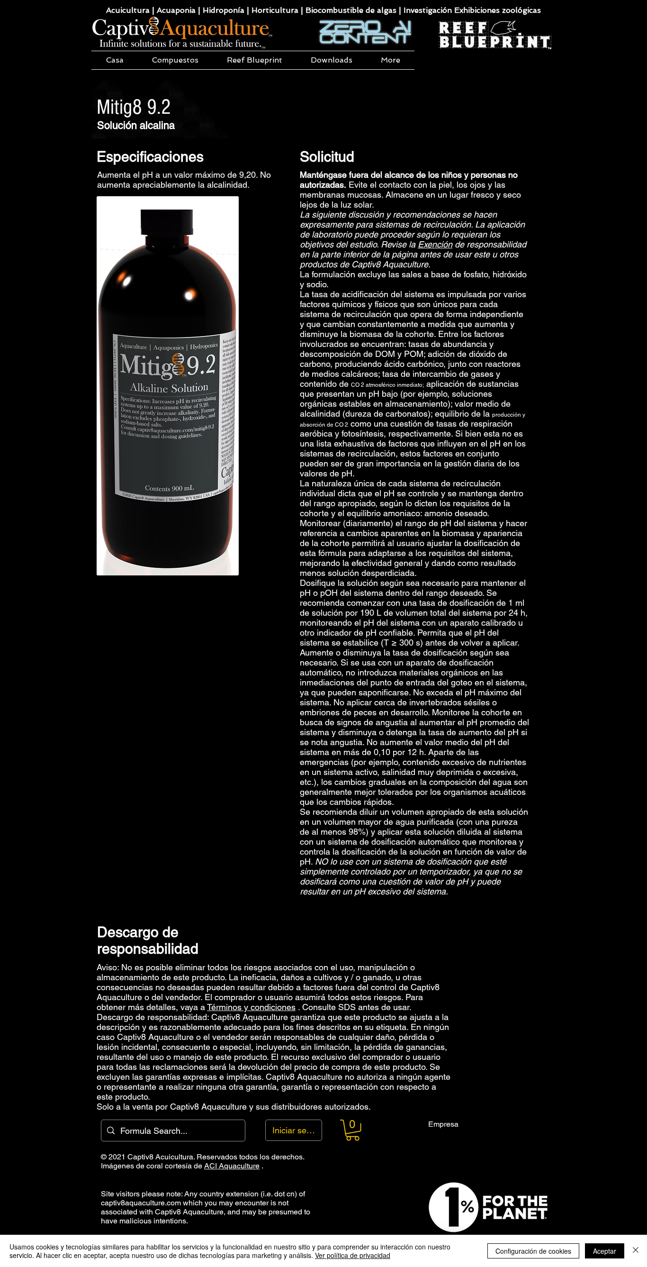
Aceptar (604, 1251)
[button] (175, 60)
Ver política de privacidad (352, 1255)
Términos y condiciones (251, 1007)
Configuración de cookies (533, 1251)
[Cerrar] (635, 1250)
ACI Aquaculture (232, 1165)
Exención (435, 244)
